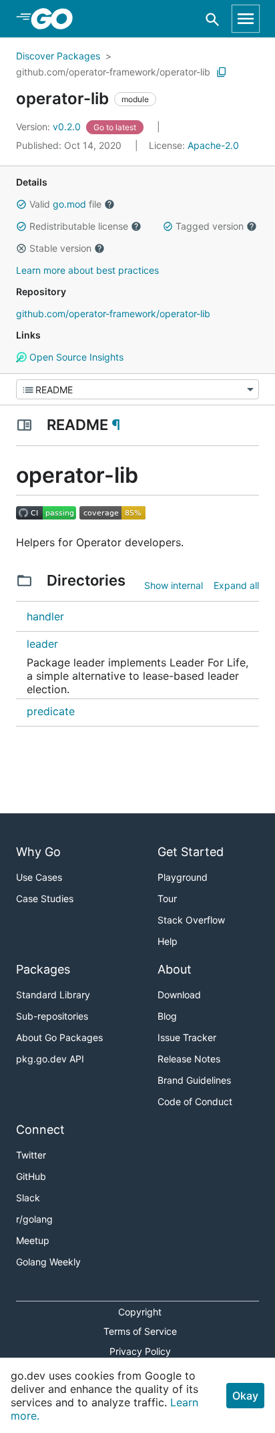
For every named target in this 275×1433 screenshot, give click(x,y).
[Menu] (137, 389)
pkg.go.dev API (50, 1058)
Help (168, 941)
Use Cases (39, 877)
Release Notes (189, 1058)
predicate (51, 711)
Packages (43, 969)
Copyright (140, 1311)
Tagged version (209, 226)
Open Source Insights (75, 357)
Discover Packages (58, 55)
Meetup (32, 1240)
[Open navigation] (245, 18)
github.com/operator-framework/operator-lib (113, 71)
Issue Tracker (187, 1037)
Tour (167, 898)
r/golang (34, 1219)
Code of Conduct (195, 1101)
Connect (40, 1129)
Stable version (60, 248)
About (175, 969)
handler (45, 616)
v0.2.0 (49, 126)
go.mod (69, 204)
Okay (245, 1395)
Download (179, 994)
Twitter (31, 1155)
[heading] (56, 18)
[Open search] (213, 19)
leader (42, 643)
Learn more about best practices (87, 270)
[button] (21, 204)
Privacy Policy (140, 1351)
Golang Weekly (48, 1261)
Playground (183, 877)
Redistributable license (79, 226)
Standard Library (53, 994)
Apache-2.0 (213, 145)
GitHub (31, 1176)
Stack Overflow (191, 920)
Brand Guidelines (194, 1080)
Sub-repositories (52, 1016)
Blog (167, 1016)
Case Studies (44, 898)
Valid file (65, 204)
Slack (28, 1197)
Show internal (173, 585)
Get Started (191, 852)
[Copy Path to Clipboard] (222, 72)
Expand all (236, 585)
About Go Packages (59, 1037)
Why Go (38, 852)
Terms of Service (140, 1331)
